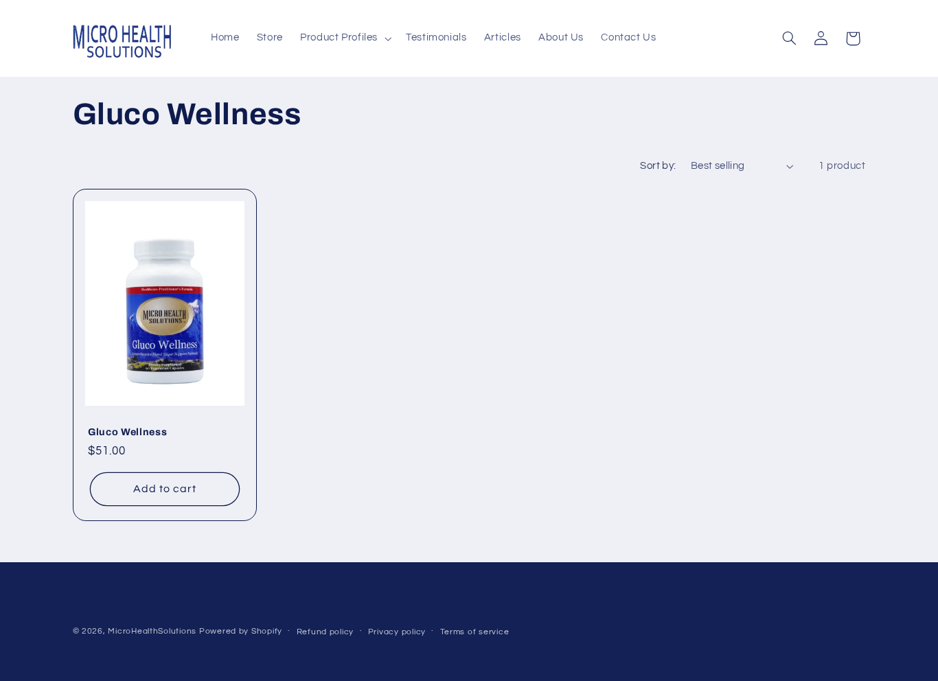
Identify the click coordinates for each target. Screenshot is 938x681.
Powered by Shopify (240, 632)
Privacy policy (397, 632)
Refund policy (325, 632)
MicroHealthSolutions (152, 632)
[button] (344, 38)
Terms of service (475, 632)
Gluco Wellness (127, 431)
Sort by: (658, 166)
